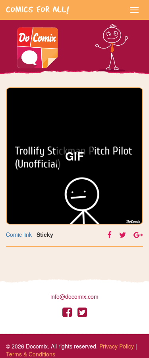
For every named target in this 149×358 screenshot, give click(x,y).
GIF (74, 156)
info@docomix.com (74, 296)
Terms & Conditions (30, 354)
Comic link (19, 234)
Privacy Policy (116, 346)
